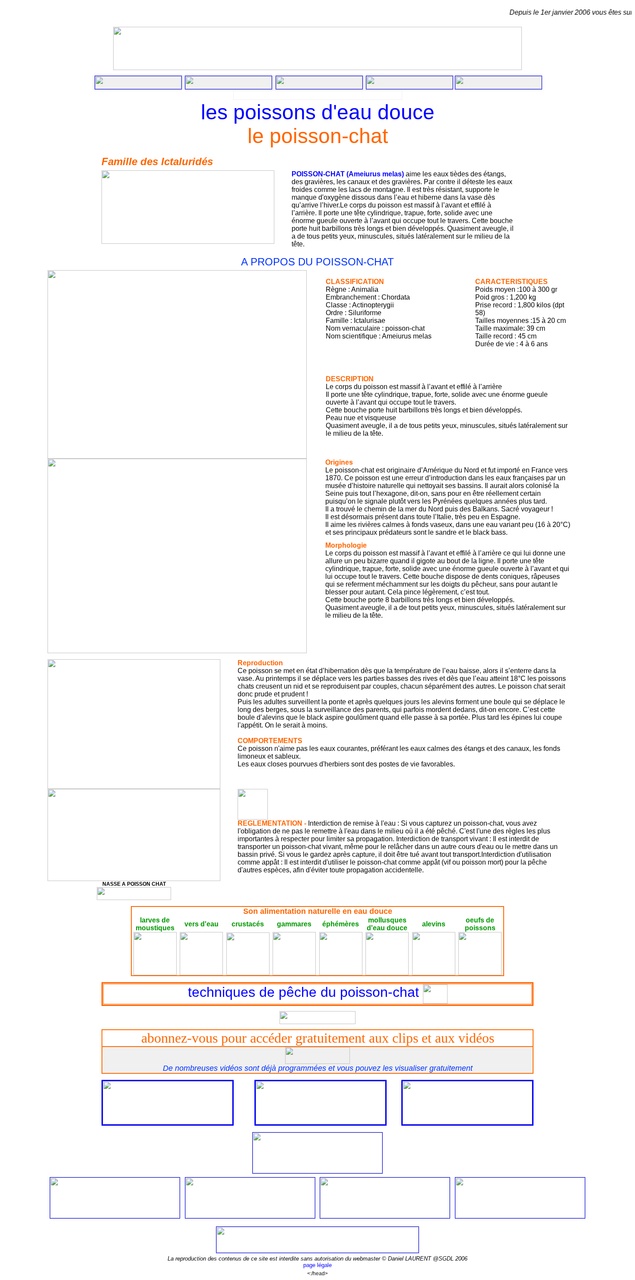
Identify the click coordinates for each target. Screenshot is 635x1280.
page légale (317, 1265)
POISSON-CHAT (318, 174)
